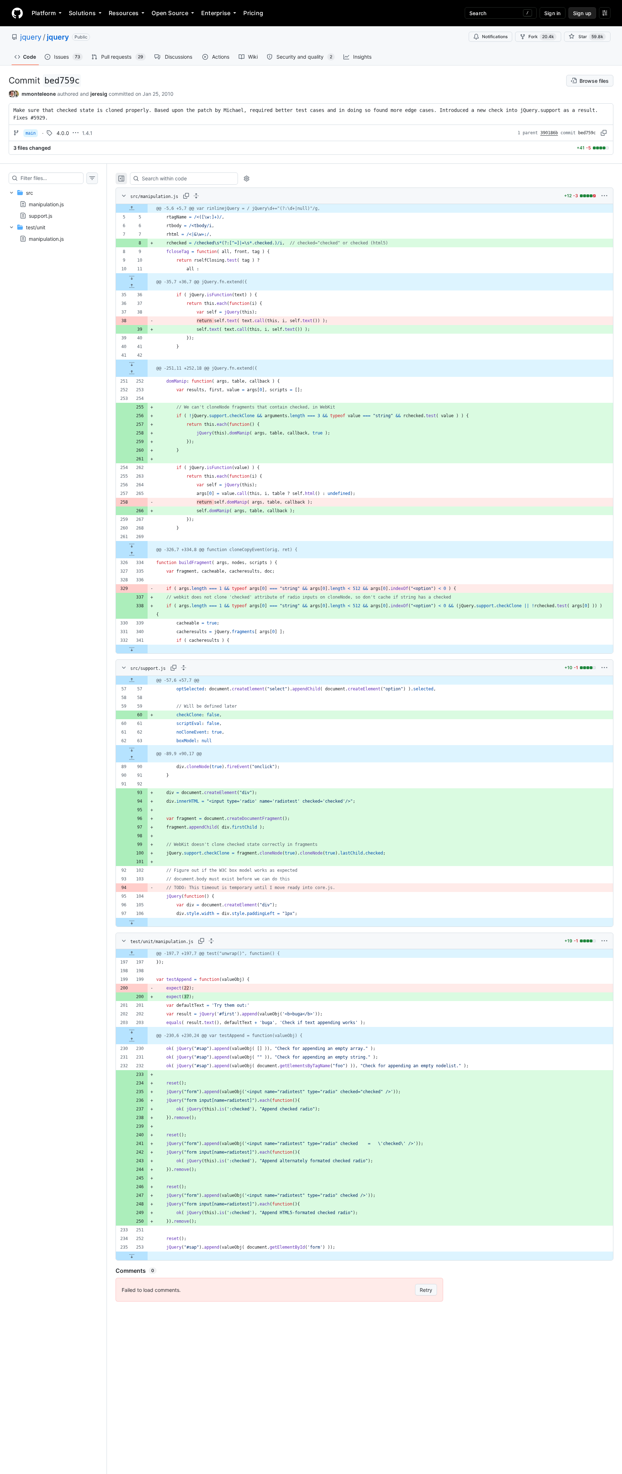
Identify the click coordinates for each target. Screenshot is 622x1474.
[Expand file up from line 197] (132, 953)
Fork (541, 36)
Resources (124, 13)
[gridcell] (364, 208)
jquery (30, 37)
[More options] (604, 196)
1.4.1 (87, 133)
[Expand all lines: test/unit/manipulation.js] (211, 941)
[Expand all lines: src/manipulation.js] (196, 196)
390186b (549, 132)
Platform (44, 13)
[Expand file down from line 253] (132, 1256)
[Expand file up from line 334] (132, 554)
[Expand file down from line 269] (132, 545)
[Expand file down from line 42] (132, 364)
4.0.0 (63, 133)
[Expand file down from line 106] (132, 922)
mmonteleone (39, 94)
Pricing (253, 13)
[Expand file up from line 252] (132, 372)
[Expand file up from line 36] (132, 286)
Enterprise (215, 13)
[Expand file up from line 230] (132, 1040)
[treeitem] (53, 204)
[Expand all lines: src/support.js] (184, 668)
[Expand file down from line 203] (132, 1031)
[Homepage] (17, 13)
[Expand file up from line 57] (132, 680)
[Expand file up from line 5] (132, 208)
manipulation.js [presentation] (46, 204)
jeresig (98, 94)
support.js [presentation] (40, 216)
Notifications (495, 36)
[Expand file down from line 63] (132, 749)
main (31, 133)
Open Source (170, 13)
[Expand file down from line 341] (132, 649)
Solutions (82, 13)
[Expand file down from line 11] (132, 277)
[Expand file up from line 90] (132, 758)
